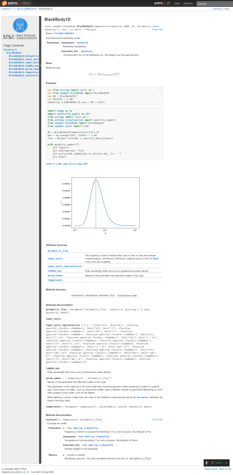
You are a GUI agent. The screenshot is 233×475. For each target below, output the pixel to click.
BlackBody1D (10, 49)
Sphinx (19, 471)
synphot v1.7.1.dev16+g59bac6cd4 (19, 8)
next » (227, 8)
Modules (188, 3)
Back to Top (225, 468)
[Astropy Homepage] (162, 3)
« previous (217, 8)
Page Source (211, 468)
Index (177, 3)
